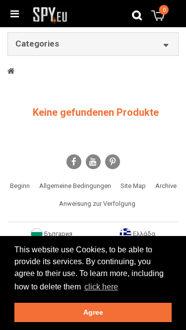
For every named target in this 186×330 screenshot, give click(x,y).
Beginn (20, 185)
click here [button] (101, 287)
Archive (166, 185)
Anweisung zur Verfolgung (97, 203)
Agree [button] (93, 312)
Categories (37, 43)
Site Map (133, 185)
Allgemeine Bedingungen (75, 185)
